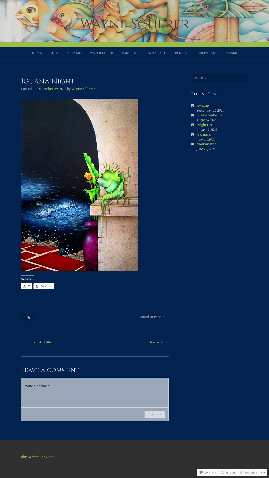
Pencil (181, 53)
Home (37, 53)
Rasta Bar (157, 342)
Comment (155, 414)
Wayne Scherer (134, 24)
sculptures (206, 53)
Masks (231, 53)
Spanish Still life (38, 342)
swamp (203, 105)
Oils (54, 53)
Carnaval (204, 134)
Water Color (101, 53)
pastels (129, 53)
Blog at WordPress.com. (37, 457)
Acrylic (74, 53)
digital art (155, 53)
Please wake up (209, 115)
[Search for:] (219, 78)
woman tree (206, 144)
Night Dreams (208, 125)
